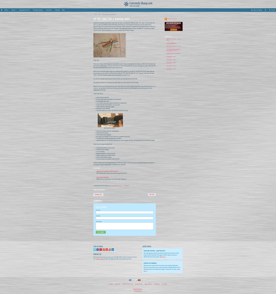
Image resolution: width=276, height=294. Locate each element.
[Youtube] (107, 249)
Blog (63, 10)
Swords (13, 10)
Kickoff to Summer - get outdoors (173, 54)
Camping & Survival (24, 10)
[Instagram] (110, 249)
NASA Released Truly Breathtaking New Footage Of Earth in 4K (173, 50)
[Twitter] (94, 249)
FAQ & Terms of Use (127, 284)
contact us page (100, 259)
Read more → (163, 257)
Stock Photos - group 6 (171, 60)
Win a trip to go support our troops (174, 47)
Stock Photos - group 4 (171, 66)
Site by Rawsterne (138, 291)
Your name (98, 210)
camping (112, 185)
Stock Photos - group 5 (171, 63)
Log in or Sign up (257, 10)
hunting (116, 185)
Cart (273, 10)
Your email (98, 215)
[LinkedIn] (113, 249)
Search (111, 284)
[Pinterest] (100, 249)
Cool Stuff (48, 10)
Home (96, 14)
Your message (98, 221)
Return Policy (148, 284)
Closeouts (57, 10)
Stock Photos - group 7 (171, 57)
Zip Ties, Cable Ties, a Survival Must (109, 14)
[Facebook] (97, 249)
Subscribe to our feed (172, 18)
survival (119, 185)
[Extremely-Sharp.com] (138, 3)
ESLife (99, 14)
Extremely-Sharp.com (137, 289)
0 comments (126, 185)
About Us (117, 284)
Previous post (98, 194)
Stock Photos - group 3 (171, 69)
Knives (6, 10)
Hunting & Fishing (37, 10)
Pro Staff (164, 284)
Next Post (152, 194)
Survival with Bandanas (103, 177)
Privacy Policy (138, 284)
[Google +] (103, 249)
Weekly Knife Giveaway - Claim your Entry (107, 171)
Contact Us (157, 284)
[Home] (1, 10)
